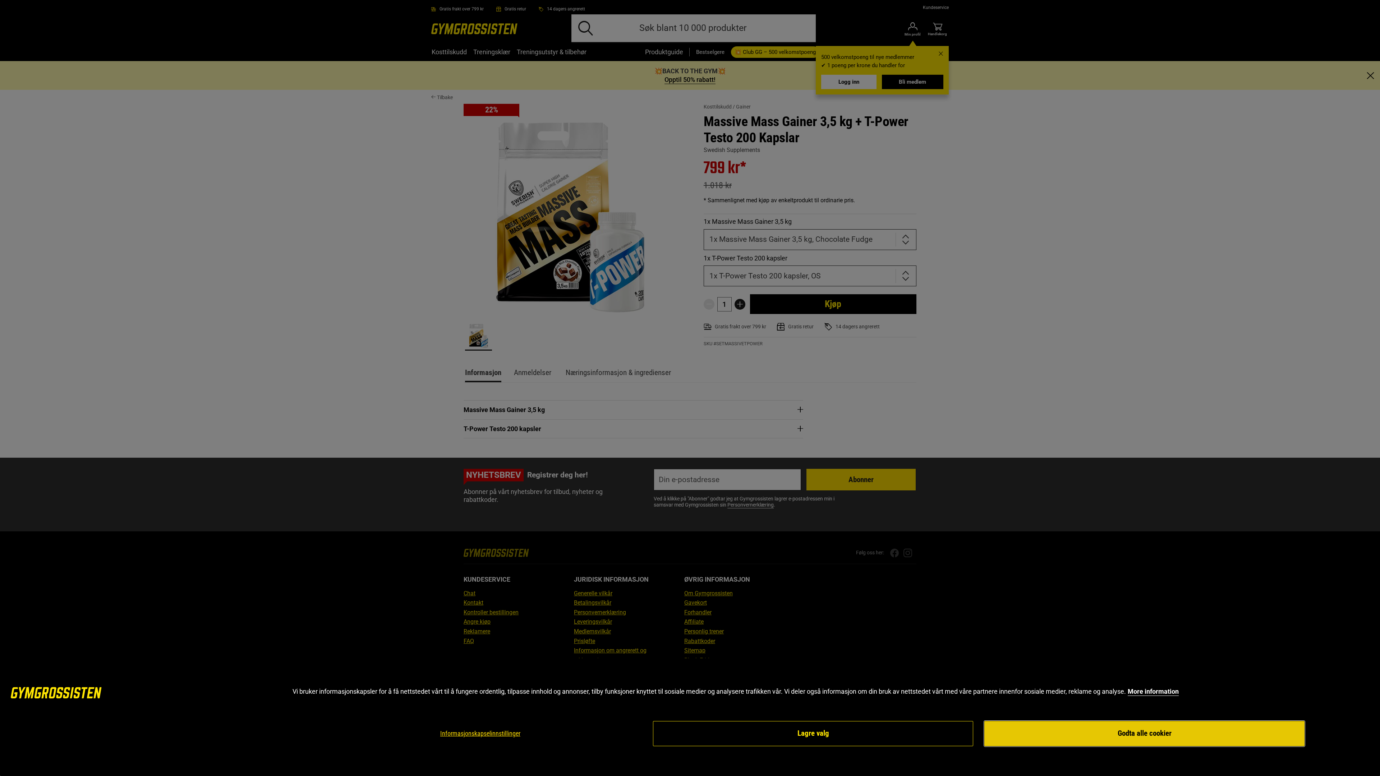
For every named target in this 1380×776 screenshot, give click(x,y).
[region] (690, 717)
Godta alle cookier (1145, 733)
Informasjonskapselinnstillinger (480, 733)
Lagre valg (813, 733)
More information (1153, 691)
